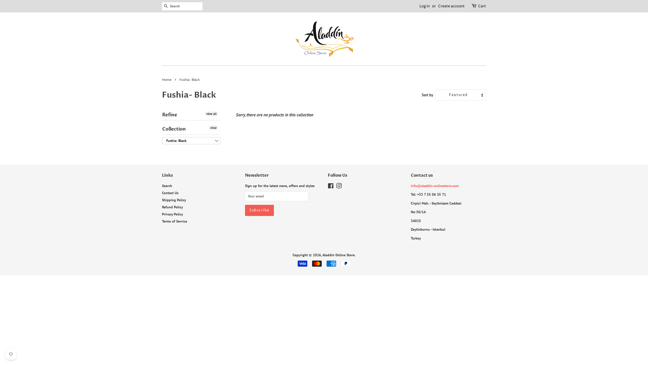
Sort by (427, 94)
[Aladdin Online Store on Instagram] (339, 186)
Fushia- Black (176, 140)
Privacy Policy (172, 214)
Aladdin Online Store (338, 254)
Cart (482, 6)
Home (166, 80)
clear (213, 128)
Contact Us (170, 192)
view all (211, 114)
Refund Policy (172, 207)
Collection (174, 129)
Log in (424, 6)
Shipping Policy (174, 199)
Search (167, 185)
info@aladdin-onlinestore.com (435, 185)
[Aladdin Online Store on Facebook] (331, 186)
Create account (451, 6)
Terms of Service (174, 221)
